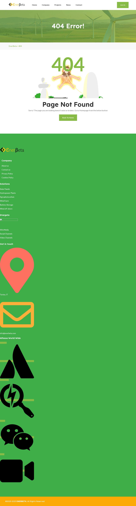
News (68, 5)
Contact (79, 5)
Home (34, 5)
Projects (58, 5)
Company (46, 5)
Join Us (122, 5)
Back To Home (68, 118)
